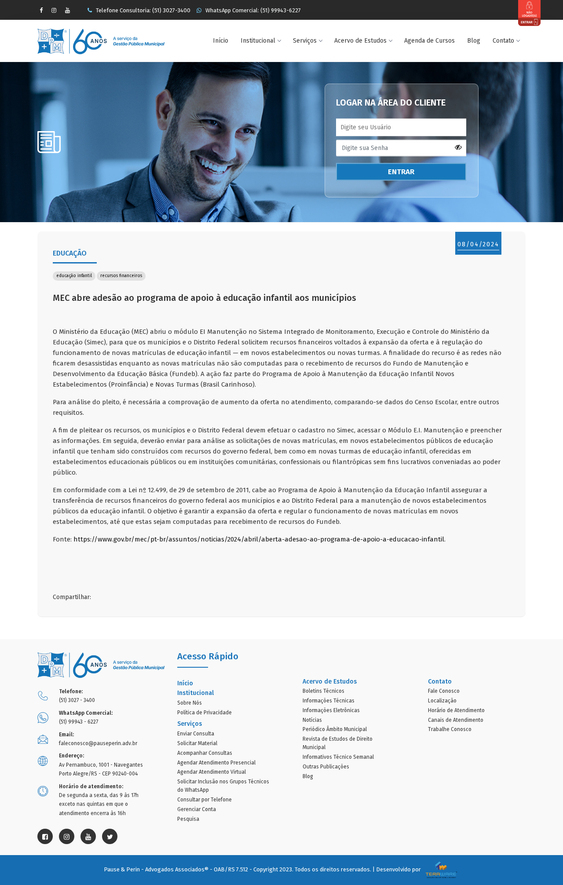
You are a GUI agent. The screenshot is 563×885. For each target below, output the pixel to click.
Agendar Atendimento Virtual (211, 772)
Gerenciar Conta (196, 809)
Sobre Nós (189, 703)
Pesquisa (188, 819)
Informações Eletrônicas (331, 710)
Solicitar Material (197, 743)
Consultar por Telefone (204, 800)
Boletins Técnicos (323, 691)
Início (220, 40)
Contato (503, 40)
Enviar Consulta (195, 734)
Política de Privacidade (204, 712)
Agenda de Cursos (429, 40)
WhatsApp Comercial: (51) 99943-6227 (252, 10)
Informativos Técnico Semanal (338, 757)
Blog (473, 40)
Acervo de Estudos (360, 40)
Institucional (258, 40)
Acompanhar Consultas (204, 753)
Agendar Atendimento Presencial (216, 763)
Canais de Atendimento (455, 720)
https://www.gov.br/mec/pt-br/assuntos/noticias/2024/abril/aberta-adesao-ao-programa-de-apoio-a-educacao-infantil (258, 539)
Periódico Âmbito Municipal (335, 729)
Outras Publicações (326, 767)
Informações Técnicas (329, 701)
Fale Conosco (444, 691)
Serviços (305, 40)
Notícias (312, 720)
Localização (442, 701)
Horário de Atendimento (456, 710)
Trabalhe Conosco (450, 729)
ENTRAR (401, 171)
